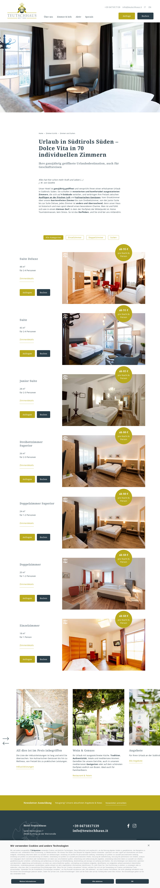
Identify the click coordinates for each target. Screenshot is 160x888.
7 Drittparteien (35, 850)
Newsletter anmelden (116, 803)
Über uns (48, 16)
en (150, 7)
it (145, 7)
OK (132, 881)
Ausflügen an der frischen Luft (54, 197)
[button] (149, 845)
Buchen (145, 16)
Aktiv (78, 16)
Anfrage (127, 16)
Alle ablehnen (97, 881)
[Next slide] (143, 302)
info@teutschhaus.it (90, 830)
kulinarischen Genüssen (87, 197)
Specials (89, 16)
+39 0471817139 (86, 826)
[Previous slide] (137, 302)
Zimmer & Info (64, 16)
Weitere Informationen (28, 881)
